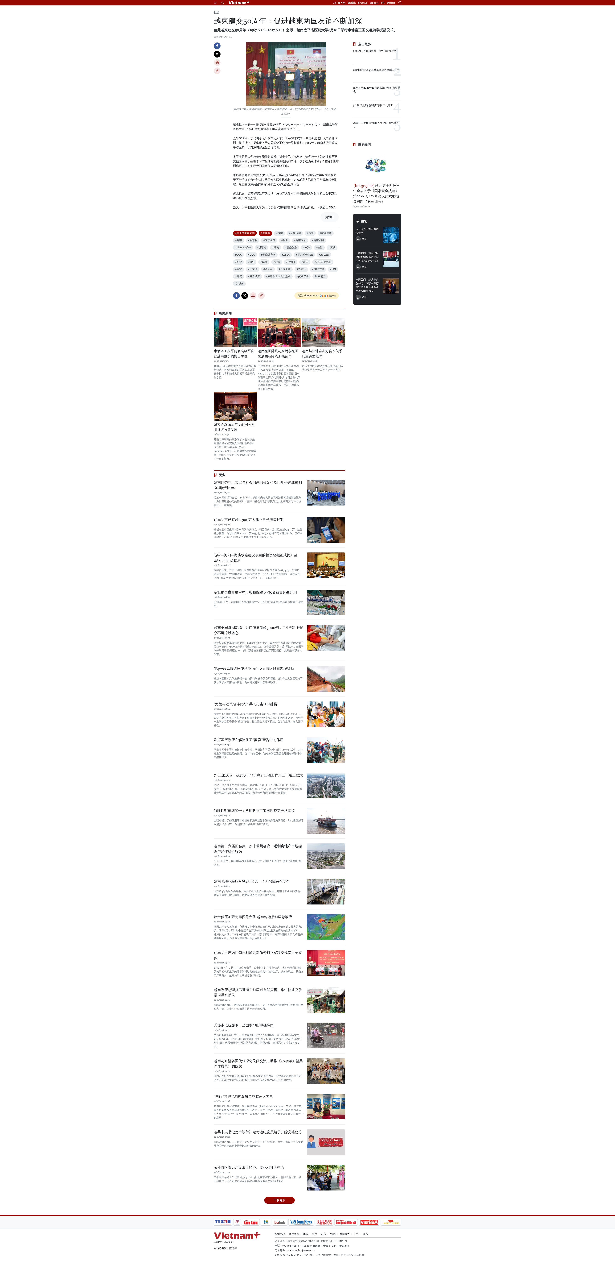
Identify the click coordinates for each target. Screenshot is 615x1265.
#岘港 (263, 261)
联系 (365, 1233)
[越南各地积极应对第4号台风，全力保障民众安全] (326, 891)
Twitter (217, 54)
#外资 (238, 276)
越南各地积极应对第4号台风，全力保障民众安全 (252, 881)
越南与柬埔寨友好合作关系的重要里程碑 (322, 353)
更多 (222, 475)
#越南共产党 (268, 254)
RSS (305, 1233)
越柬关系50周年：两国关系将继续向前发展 (234, 427)
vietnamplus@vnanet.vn (301, 1250)
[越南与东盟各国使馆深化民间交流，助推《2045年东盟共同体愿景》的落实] (326, 1071)
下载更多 (279, 1200)
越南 (241, 283)
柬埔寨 (322, 276)
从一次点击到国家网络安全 (367, 230)
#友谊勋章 (326, 233)
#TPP (251, 261)
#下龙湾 (252, 269)
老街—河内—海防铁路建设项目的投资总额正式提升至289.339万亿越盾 (255, 557)
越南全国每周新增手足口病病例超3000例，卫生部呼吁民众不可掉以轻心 (258, 630)
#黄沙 (332, 247)
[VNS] (301, 1222)
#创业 (284, 240)
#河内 (275, 247)
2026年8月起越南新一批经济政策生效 (375, 50)
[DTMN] (346, 1222)
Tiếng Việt (339, 2)
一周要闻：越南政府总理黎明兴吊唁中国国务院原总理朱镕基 (367, 257)
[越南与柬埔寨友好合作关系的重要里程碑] (323, 332)
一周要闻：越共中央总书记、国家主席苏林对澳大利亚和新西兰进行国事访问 (367, 285)
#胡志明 (252, 240)
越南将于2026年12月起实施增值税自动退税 (376, 89)
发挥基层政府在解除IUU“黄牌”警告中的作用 (248, 740)
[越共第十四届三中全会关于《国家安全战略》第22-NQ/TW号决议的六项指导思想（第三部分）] (377, 165)
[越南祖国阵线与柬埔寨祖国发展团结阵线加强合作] (279, 332)
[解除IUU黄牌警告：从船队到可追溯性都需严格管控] (326, 821)
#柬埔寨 (265, 233)
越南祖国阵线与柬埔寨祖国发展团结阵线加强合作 (278, 353)
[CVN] (324, 1222)
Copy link (217, 70)
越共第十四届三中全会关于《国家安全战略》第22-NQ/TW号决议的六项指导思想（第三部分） (376, 193)
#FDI (333, 269)
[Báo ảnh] (369, 1222)
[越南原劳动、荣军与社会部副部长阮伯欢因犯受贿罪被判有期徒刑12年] (326, 493)
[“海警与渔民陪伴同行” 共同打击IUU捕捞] (326, 714)
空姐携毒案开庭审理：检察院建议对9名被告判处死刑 (255, 592)
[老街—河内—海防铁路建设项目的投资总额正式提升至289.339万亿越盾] (326, 565)
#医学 (279, 233)
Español (374, 2)
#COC (238, 254)
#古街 (276, 261)
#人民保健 (295, 233)
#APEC (286, 254)
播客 (364, 221)
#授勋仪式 (302, 276)
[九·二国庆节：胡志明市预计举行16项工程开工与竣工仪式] (326, 785)
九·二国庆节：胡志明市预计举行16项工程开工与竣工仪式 (258, 775)
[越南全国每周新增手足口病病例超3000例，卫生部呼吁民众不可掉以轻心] (326, 638)
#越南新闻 (318, 240)
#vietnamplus (243, 247)
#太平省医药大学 (245, 233)
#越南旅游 (291, 247)
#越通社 (261, 247)
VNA (333, 1233)
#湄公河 (268, 269)
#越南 (238, 240)
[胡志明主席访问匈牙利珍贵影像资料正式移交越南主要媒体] (326, 963)
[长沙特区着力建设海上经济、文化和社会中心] (326, 1177)
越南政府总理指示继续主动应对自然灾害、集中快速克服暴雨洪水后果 (258, 992)
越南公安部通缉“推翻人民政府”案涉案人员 (376, 124)
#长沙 (319, 247)
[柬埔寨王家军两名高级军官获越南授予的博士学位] (235, 332)
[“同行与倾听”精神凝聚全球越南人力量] (326, 1106)
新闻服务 (345, 1233)
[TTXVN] (222, 1222)
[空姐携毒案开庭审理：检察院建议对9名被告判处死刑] (326, 602)
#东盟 (238, 261)
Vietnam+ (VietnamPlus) (239, 2)
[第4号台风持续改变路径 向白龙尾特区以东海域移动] (326, 679)
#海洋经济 (254, 276)
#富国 (304, 261)
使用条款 (294, 1233)
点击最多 (364, 44)
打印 (217, 62)
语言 (323, 1233)
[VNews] (237, 1222)
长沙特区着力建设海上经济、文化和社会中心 (249, 1167)
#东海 (306, 247)
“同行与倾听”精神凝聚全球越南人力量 (243, 1096)
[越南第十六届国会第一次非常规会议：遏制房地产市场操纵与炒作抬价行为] (326, 856)
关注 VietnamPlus (308, 295)
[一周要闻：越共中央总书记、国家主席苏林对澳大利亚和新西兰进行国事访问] (391, 286)
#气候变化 (285, 269)
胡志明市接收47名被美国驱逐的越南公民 (376, 70)
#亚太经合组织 (304, 254)
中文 (383, 3)
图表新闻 (364, 144)
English (352, 2)
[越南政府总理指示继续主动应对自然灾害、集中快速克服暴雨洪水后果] (326, 1000)
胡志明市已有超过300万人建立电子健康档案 (249, 520)
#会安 (238, 269)
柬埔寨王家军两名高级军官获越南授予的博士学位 (234, 353)
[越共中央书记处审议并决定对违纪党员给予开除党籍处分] (326, 1142)
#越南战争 (300, 240)
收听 (364, 239)
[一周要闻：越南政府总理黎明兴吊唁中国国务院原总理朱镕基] (391, 259)
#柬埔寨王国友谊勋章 (278, 276)
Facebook (217, 45)
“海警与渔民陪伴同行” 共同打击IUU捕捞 (245, 704)
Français (362, 2)
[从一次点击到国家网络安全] (391, 235)
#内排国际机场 (322, 261)
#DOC (251, 254)
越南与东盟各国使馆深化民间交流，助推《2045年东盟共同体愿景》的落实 (258, 1063)
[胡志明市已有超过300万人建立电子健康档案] (326, 530)
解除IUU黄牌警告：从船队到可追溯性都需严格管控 (254, 811)
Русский (391, 3)
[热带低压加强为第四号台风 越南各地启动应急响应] (326, 927)
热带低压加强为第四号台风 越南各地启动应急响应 (253, 917)
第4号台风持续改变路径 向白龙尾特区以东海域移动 (254, 669)
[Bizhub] (279, 1222)
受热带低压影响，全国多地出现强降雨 (244, 1025)
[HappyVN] (391, 1222)
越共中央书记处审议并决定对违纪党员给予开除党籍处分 (258, 1132)
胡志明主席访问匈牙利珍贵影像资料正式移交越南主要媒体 (258, 955)
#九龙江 (301, 269)
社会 (217, 12)
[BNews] (266, 1222)
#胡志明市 (269, 240)
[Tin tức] (251, 1222)
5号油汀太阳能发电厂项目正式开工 (373, 105)
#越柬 (310, 233)
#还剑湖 (290, 261)
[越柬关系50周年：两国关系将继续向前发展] (235, 406)
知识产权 (280, 1233)
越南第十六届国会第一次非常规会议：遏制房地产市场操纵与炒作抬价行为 (258, 848)
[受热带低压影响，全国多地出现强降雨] (326, 1035)
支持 (314, 1233)
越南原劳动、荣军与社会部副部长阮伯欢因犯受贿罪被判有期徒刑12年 (258, 485)
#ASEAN (324, 254)
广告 (356, 1233)
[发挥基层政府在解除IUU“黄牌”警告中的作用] (326, 750)
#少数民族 (318, 269)
